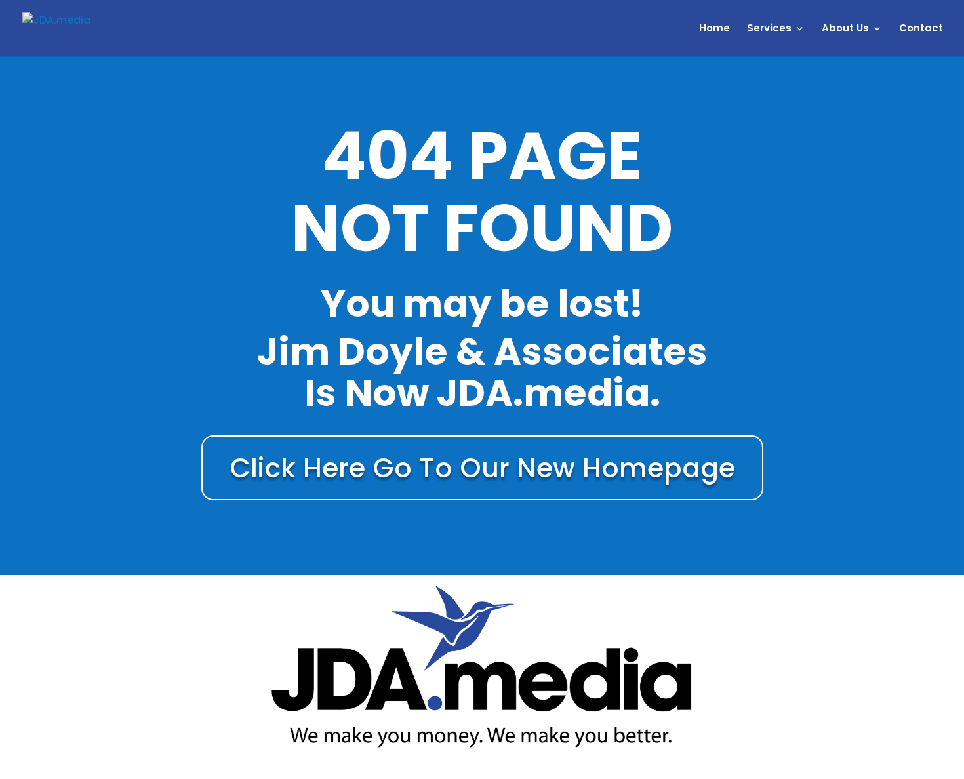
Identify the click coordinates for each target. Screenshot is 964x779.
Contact (921, 29)
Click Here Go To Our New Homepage (482, 468)
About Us (845, 29)
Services (769, 29)
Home (714, 29)
